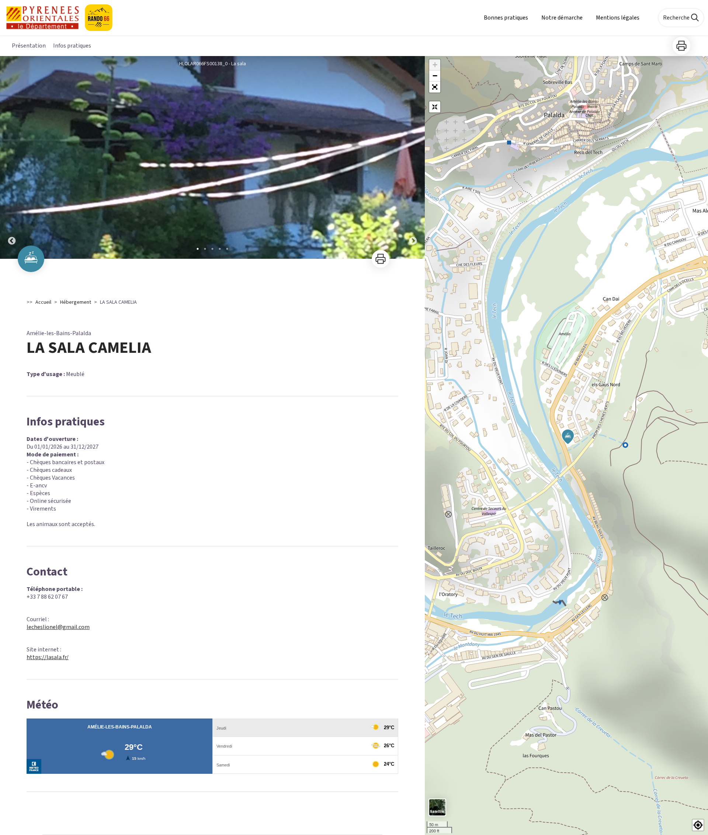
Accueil (43, 302)
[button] (434, 87)
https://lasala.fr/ (48, 657)
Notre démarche (562, 18)
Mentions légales (617, 18)
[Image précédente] (12, 157)
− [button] (435, 75)
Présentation (29, 46)
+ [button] (435, 64)
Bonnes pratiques (506, 18)
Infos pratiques (72, 46)
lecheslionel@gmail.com (58, 627)
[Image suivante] (413, 157)
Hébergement (75, 302)
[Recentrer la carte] (434, 106)
